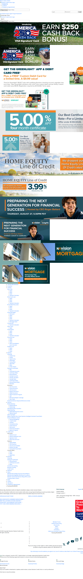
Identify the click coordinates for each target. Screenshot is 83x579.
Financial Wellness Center (13, 418)
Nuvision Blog (21, 476)
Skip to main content (5, 0)
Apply (10, 290)
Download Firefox (32, 563)
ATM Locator (28, 476)
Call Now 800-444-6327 (12, 284)
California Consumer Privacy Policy (56, 531)
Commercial (10, 323)
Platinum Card (12, 435)
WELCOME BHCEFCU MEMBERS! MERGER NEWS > (12, 499)
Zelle (8, 414)
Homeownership (13, 424)
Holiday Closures (18, 473)
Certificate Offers (13, 373)
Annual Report (26, 473)
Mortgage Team (13, 321)
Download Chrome (4, 563)
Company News (11, 478)
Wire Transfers (17, 408)
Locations (4, 5)
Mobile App (12, 407)
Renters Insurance (13, 391)
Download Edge (60, 563)
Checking (9, 354)
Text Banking (10, 408)
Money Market (13, 374)
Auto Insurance (13, 387)
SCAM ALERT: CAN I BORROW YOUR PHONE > (11, 502)
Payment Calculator (14, 295)
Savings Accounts (13, 376)
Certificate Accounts (14, 371)
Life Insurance (12, 390)
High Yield (11, 363)
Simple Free (12, 356)
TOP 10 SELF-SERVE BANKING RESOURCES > (10, 504)
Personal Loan (10, 337)
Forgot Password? (17, 13)
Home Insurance (13, 388)
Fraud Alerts (39, 416)
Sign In (2, 19)
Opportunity (12, 359)
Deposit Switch (13, 413)
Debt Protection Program (15, 394)
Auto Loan (9, 289)
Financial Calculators (14, 428)
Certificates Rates (13, 380)
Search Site (11, 10)
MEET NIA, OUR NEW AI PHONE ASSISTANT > (11, 501)
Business (9, 456)
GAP (10, 396)
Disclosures (56, 525)
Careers (17, 478)
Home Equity (10, 329)
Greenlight (12, 414)
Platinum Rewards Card (15, 436)
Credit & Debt (12, 421)
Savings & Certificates (12, 368)
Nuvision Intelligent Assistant (29, 416)
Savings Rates (12, 379)
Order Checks (12, 366)
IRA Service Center (25, 400)
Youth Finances (13, 425)
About (8, 472)
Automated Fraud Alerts (15, 449)
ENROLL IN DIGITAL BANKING (35, 496)
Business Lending (11, 467)
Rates (10, 292)
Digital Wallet (12, 442)
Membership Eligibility (12, 475)
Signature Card (13, 438)
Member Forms (56, 522)
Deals (10, 294)
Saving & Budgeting (14, 419)
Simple (11, 357)
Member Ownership (12, 476)
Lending (9, 287)
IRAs (10, 370)
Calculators (10, 483)
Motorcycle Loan (11, 297)
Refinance (11, 314)
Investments (10, 400)
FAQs (20, 475)
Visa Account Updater (14, 445)
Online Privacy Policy (57, 523)
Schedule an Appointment (8, 7)
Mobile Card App (13, 447)
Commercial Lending (12, 466)
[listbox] (69, 493)
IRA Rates (11, 383)
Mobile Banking (11, 404)
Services (9, 402)
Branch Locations (25, 475)
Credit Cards (10, 431)
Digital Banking (11, 410)
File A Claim (12, 399)
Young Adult (12, 362)
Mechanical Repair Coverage (16, 397)
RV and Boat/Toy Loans (13, 304)
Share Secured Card (14, 439)
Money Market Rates (14, 382)
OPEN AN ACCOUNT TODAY (6, 496)
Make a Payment (11, 416)
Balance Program (13, 430)
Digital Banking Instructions (16, 411)
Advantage (12, 360)
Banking (9, 352)
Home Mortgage (11, 312)
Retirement (12, 427)
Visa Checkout (12, 444)
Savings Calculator (13, 377)
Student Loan (10, 346)
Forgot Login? (9, 13)
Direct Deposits (17, 400)
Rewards (9, 470)
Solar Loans (10, 326)
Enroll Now (2, 13)
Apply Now (12, 455)
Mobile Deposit (13, 405)
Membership (10, 473)
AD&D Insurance (13, 393)
